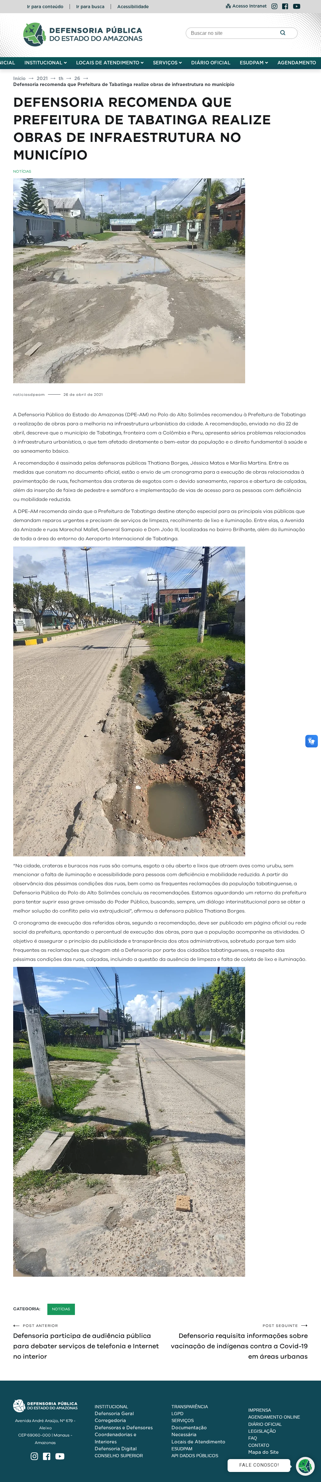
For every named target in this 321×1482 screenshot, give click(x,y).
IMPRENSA (259, 1410)
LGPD (177, 1413)
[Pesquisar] (282, 33)
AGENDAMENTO (296, 62)
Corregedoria (110, 1420)
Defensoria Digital (116, 1448)
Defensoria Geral (114, 1413)
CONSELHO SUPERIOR (119, 1455)
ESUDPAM (252, 62)
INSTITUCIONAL (43, 62)
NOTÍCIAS (22, 171)
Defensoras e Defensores (124, 1427)
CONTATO (258, 1445)
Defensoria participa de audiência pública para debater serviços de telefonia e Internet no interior (86, 1342)
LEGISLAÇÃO (262, 1431)
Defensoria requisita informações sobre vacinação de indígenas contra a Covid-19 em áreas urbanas (239, 1342)
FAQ (252, 1438)
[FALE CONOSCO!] (305, 1466)
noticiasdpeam (29, 394)
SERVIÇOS (165, 62)
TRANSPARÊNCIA (189, 1406)
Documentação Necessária (189, 1431)
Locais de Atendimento (198, 1441)
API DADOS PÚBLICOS (194, 1455)
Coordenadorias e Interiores (115, 1438)
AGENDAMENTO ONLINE (274, 1417)
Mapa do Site (263, 1452)
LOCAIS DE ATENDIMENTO (107, 62)
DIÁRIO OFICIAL (210, 62)
